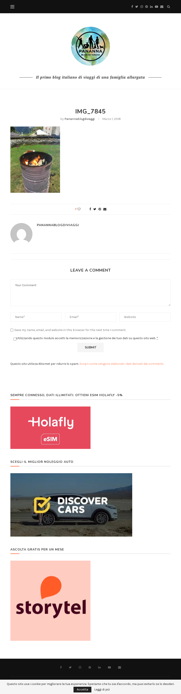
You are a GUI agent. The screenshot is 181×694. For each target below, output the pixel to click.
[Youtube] (156, 6)
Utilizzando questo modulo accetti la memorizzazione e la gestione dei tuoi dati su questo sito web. (87, 338)
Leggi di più (102, 689)
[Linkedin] (151, 6)
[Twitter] (136, 6)
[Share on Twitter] (94, 209)
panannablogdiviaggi (79, 119)
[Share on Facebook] (90, 209)
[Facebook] (132, 6)
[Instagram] (141, 6)
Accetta (82, 689)
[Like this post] (82, 209)
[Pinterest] (146, 6)
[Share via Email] (104, 209)
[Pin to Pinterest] (99, 209)
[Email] (161, 6)
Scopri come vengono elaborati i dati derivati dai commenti (121, 364)
